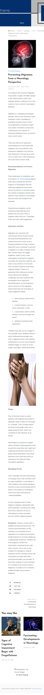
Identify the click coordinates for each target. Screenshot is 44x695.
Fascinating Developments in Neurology (30, 604)
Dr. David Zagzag (14, 71)
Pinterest (17, 589)
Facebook (17, 582)
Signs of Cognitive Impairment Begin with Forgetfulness (9, 648)
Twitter (17, 586)
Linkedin (17, 593)
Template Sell (37, 688)
